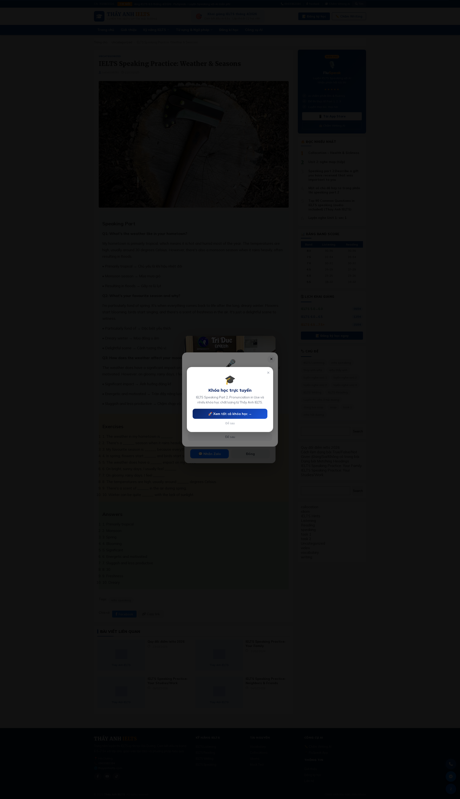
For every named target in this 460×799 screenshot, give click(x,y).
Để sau (230, 423)
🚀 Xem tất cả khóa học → (230, 414)
